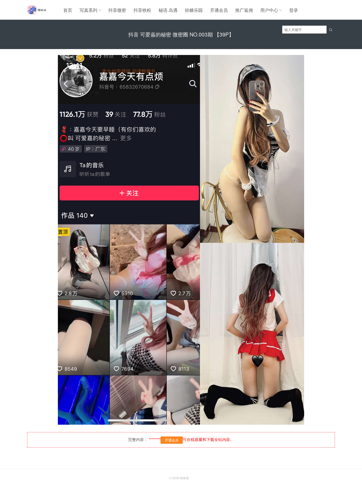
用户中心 (269, 10)
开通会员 (219, 10)
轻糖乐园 (194, 10)
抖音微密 (117, 10)
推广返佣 (244, 10)
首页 (67, 10)
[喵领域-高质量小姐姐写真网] (36, 10)
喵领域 (184, 478)
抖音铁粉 (142, 10)
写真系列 (88, 10)
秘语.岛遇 (168, 10)
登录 (293, 10)
